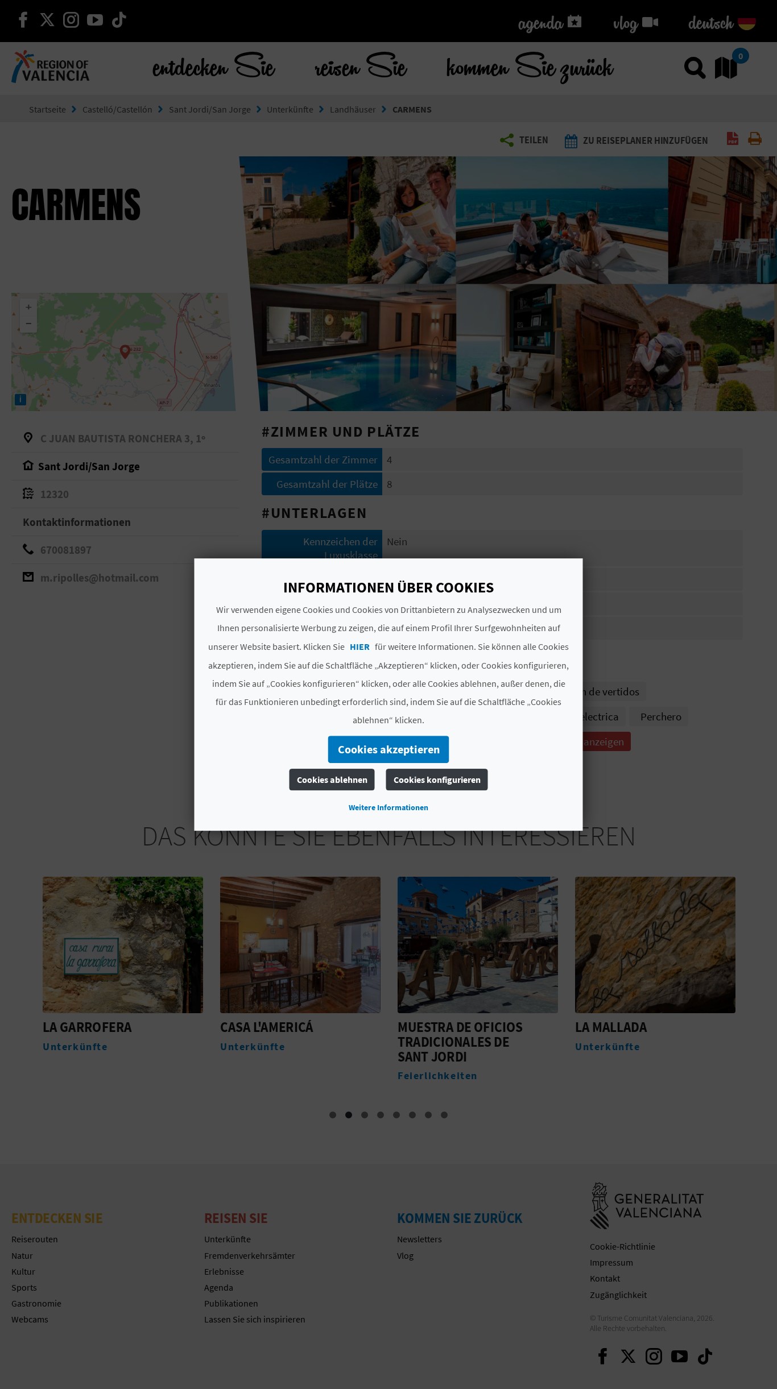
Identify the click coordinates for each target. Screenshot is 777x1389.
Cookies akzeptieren (389, 749)
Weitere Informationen (388, 807)
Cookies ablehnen (332, 779)
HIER (360, 646)
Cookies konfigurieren (437, 779)
